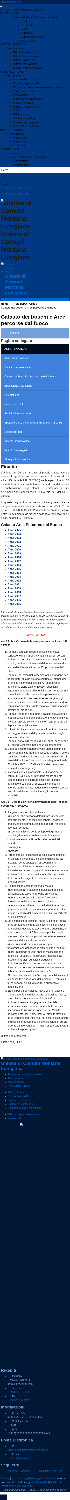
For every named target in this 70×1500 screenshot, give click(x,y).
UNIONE (13, 13)
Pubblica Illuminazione (26, 106)
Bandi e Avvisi (21, 141)
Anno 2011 (14, 584)
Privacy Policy (21, 164)
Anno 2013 (14, 576)
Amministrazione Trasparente (30, 157)
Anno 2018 (14, 557)
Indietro (14, 333)
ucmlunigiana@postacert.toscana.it (27, 1450)
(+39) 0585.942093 (18, 1400)
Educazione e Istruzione (27, 91)
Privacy (5, 1478)
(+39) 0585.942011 (18, 1392)
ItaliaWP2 (41, 1482)
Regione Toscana (11, 1)
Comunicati (19, 145)
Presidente (27, 25)
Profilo (24, 21)
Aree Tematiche (16, 75)
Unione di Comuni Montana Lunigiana (22, 9)
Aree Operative (15, 48)
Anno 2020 (14, 549)
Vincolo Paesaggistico (26, 122)
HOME (4, 13)
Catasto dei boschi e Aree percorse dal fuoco (39, 87)
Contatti (48, 1478)
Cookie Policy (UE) (18, 1096)
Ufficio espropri (21, 114)
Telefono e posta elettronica (23, 1114)
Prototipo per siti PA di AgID (17, 1486)
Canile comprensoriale (26, 83)
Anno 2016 (14, 565)
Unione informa (15, 133)
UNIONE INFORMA (11, 130)
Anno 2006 (14, 600)
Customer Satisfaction (20, 1104)
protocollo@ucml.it (18, 1458)
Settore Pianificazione (25, 52)
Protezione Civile (23, 102)
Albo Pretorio (20, 161)
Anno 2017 (14, 561)
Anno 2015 (14, 569)
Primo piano (20, 137)
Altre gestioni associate (26, 126)
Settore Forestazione (25, 64)
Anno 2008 (14, 592)
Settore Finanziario (24, 60)
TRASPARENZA (10, 149)
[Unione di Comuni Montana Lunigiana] (7, 268)
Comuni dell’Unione (32, 36)
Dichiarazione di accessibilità (24, 1108)
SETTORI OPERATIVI (13, 44)
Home (4, 303)
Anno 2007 (14, 596)
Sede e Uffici (28, 40)
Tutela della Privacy (18, 1086)
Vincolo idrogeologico (25, 118)
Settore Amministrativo (26, 56)
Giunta (24, 29)
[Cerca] (6, 177)
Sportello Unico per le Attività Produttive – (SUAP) (33, 422)
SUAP (16, 110)
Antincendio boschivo (25, 79)
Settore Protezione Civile (27, 67)
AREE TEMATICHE (11, 71)
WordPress (12, 1482)
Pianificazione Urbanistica (28, 99)
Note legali (35, 1478)
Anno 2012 (14, 580)
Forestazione (20, 95)
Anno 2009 (14, 588)
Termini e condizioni (19, 1100)
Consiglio (26, 33)
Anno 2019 (14, 553)
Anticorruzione (15, 1082)
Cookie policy (19, 1478)
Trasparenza (14, 153)
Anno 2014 (14, 572)
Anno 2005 (14, 604)
